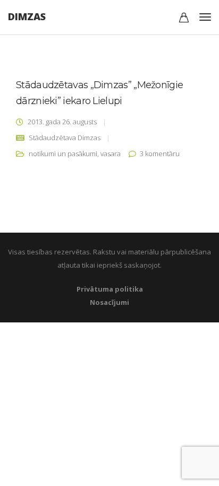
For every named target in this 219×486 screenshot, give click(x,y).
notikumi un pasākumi (63, 153)
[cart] (184, 19)
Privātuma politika (110, 289)
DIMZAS (27, 16)
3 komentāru (160, 153)
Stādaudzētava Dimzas (64, 137)
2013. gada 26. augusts (62, 121)
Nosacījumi (109, 302)
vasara (110, 153)
